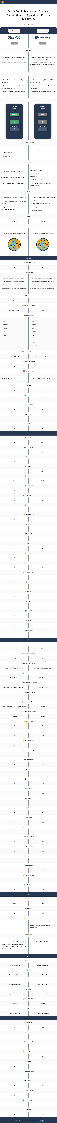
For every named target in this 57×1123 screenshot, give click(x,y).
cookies (36, 1120)
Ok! (42, 1120)
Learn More (14, 135)
